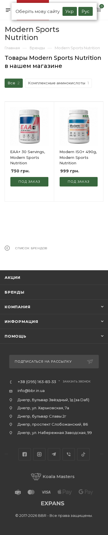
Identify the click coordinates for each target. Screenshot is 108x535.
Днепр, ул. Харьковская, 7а (43, 407)
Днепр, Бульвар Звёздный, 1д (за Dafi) (53, 399)
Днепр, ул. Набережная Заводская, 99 (55, 432)
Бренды (14, 292)
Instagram (39, 454)
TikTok (83, 454)
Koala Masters (59, 476)
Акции (12, 277)
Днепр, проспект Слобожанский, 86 (53, 424)
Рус (86, 11)
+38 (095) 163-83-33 (37, 382)
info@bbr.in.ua (31, 390)
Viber (68, 454)
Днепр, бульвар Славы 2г (42, 416)
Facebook (24, 454)
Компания (17, 306)
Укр (69, 11)
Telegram (54, 454)
